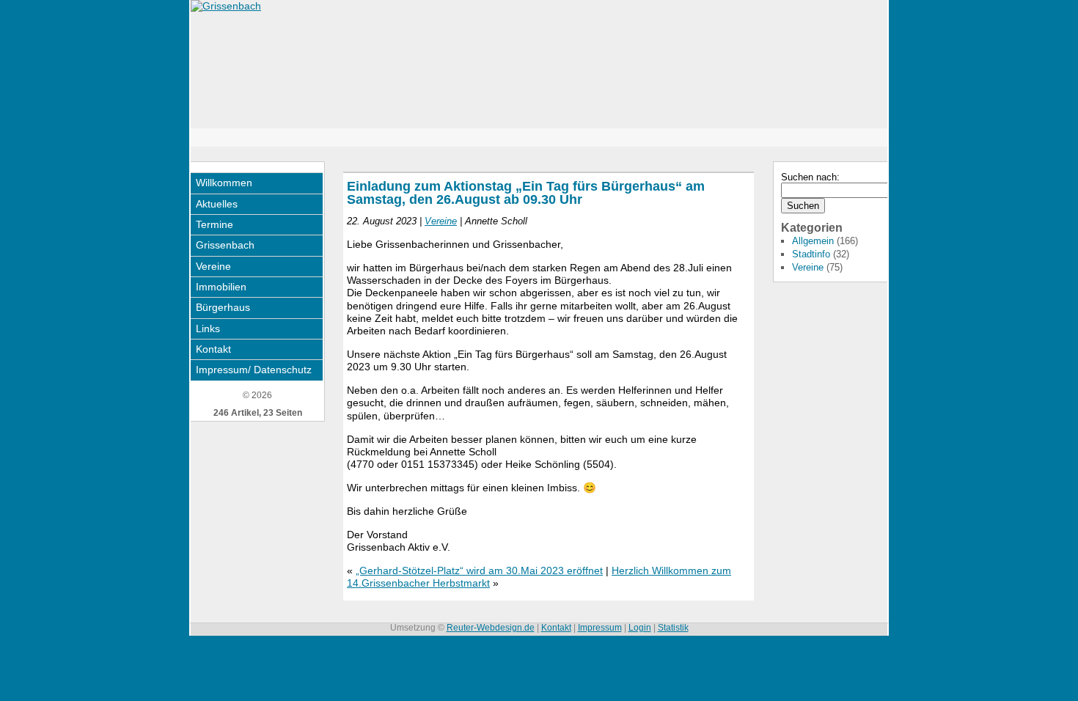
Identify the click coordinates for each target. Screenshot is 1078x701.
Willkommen (224, 182)
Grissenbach (225, 245)
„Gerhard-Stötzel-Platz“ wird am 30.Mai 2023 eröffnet (479, 570)
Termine (214, 224)
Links (208, 328)
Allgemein (813, 240)
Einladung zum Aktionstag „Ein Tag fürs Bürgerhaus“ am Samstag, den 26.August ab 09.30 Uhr (526, 192)
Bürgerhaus (223, 307)
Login (639, 627)
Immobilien (221, 287)
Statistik (673, 627)
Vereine (213, 266)
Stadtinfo (811, 254)
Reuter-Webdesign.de (491, 627)
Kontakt (213, 349)
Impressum (600, 627)
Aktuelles (217, 204)
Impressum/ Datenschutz (254, 369)
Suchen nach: (810, 177)
